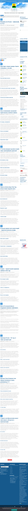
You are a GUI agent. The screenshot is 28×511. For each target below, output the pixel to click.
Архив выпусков (9, 1)
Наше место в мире (24, 145)
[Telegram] (3, 60)
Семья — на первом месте (24, 140)
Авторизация (22, 0)
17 (20, 47)
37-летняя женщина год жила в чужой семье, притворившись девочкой (24, 74)
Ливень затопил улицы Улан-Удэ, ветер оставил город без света (24, 78)
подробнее (23, 508)
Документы (11, 473)
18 (21, 47)
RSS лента (21, 59)
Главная (2, 6)
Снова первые (23, 150)
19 (22, 47)
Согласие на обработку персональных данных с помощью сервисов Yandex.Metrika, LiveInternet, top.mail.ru (4, 470)
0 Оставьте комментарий (11, 25)
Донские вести (3, 8)
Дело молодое (23, 137)
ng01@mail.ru (13, 482)
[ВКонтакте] (1, 60)
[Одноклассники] (2, 60)
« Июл (21, 50)
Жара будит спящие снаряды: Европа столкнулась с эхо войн (24, 66)
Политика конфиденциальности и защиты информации (3, 473)
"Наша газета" (3, 25)
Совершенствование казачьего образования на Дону (24, 132)
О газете (13, 1)
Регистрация (22, 1)
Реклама (15, 1)
